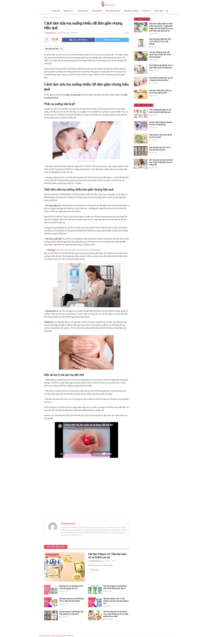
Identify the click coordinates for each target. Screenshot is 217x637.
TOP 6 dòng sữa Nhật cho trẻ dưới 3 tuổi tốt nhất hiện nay (160, 111)
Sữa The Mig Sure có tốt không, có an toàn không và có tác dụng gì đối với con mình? (115, 614)
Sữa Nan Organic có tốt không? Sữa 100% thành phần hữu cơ (115, 587)
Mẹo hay (146, 11)
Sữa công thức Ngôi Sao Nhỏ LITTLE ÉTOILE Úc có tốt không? (160, 41)
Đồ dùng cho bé (112, 11)
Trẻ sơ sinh (82, 11)
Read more (94, 570)
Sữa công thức (52, 554)
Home (46, 17)
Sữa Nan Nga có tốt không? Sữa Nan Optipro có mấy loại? (71, 612)
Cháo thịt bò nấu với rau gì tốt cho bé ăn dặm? (160, 136)
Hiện (60, 49)
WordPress (70, 636)
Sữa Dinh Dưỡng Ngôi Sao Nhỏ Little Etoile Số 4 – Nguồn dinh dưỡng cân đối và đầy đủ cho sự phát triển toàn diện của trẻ (161, 27)
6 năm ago (154, 115)
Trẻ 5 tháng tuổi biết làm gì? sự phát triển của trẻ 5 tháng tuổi (161, 66)
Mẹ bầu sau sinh (131, 11)
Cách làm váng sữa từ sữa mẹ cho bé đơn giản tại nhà (160, 91)
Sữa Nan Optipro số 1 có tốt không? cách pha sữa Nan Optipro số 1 (116, 600)
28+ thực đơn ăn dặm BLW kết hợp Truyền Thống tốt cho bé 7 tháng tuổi (161, 162)
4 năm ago (107, 561)
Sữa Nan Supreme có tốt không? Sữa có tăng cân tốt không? (71, 599)
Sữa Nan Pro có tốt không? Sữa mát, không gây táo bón (71, 587)
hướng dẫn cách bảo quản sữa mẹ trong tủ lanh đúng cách (78, 250)
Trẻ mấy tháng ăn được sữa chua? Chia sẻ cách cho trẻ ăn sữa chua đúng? (160, 54)
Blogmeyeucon (51, 33)
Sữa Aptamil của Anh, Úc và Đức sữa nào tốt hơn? (159, 148)
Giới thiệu (159, 11)
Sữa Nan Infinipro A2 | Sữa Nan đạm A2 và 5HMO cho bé (107, 555)
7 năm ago (154, 140)
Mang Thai (68, 11)
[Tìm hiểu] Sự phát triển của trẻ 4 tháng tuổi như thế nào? (161, 79)
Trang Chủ (55, 11)
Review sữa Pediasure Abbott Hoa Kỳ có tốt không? (160, 123)
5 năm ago (108, 619)
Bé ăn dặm (96, 11)
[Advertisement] (86, 489)
